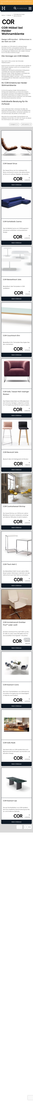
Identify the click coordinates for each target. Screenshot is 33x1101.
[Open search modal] (15, 8)
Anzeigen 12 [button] (13, 124)
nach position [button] (25, 124)
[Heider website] (3, 8)
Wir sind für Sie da (22, 8)
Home (3, 15)
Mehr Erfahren (16, 185)
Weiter (29, 827)
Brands (9, 15)
